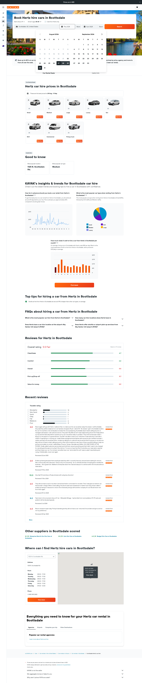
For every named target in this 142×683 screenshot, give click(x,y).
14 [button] (63, 54)
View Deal (40, 117)
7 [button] (63, 49)
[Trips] (3, 40)
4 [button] (49, 49)
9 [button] (88, 49)
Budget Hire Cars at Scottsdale (104, 536)
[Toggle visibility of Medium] (89, 227)
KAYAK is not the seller (34, 670)
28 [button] (63, 63)
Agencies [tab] (31, 627)
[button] (140, 2)
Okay (31, 416)
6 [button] (58, 49)
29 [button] (68, 63)
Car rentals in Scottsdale (78, 653)
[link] (74, 285)
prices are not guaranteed (63, 664)
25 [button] (49, 63)
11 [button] (49, 54)
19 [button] (54, 58)
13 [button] (58, 54)
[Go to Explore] (3, 31)
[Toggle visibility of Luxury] (89, 230)
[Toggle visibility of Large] (104, 227)
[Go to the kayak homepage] (13, 7)
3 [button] (44, 49)
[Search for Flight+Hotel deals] (3, 25)
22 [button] (68, 58)
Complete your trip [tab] (51, 627)
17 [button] (44, 58)
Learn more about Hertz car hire (38, 639)
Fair (31, 419)
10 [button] (44, 54)
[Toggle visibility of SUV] (103, 224)
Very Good (33, 412)
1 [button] (83, 45)
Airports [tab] (39, 627)
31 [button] (44, 68)
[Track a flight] (3, 35)
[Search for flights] (3, 13)
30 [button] (40, 68)
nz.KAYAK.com (28, 653)
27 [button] (58, 63)
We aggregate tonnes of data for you (39, 674)
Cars (36, 653)
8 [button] (67, 49)
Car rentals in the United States (48, 653)
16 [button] (40, 58)
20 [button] (59, 58)
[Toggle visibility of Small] (89, 224)
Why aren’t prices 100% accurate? (38, 677)
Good (32, 414)
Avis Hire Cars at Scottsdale (69, 536)
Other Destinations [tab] (66, 627)
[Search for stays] (3, 17)
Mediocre (33, 421)
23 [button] (40, 63)
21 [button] (63, 58)
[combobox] (19, 22)
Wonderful (33, 410)
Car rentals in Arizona (63, 653)
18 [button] (49, 58)
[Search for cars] (3, 21)
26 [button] (54, 63)
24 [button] (44, 63)
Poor (31, 423)
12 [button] (54, 54)
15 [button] (68, 54)
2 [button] (88, 45)
